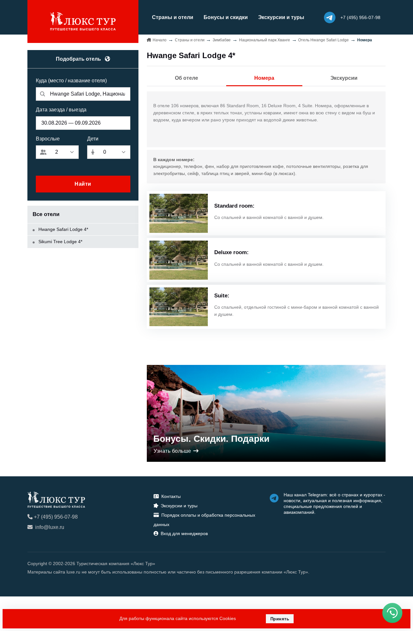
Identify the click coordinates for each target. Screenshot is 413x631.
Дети (92, 138)
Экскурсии (344, 78)
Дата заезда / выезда (61, 109)
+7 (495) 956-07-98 (56, 517)
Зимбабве (222, 40)
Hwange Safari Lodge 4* (62, 229)
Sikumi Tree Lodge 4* (59, 241)
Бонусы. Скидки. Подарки (211, 439)
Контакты (171, 496)
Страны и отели (172, 17)
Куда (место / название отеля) (71, 80)
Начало (159, 40)
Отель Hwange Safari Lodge (323, 40)
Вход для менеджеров (184, 533)
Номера (264, 78)
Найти (83, 184)
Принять (279, 618)
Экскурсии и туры (281, 17)
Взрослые (48, 138)
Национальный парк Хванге (264, 40)
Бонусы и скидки (226, 17)
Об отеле (186, 78)
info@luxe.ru (49, 527)
